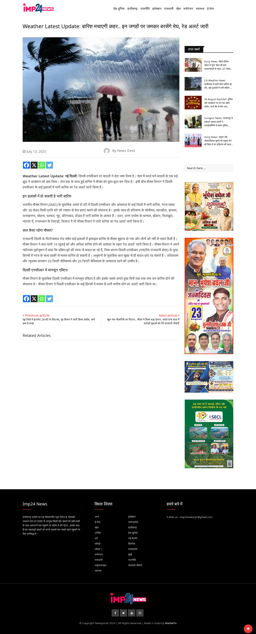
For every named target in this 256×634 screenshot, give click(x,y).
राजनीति (145, 8)
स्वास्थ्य (200, 8)
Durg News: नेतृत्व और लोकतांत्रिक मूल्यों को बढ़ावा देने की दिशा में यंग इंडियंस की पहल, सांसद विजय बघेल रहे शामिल (218, 140)
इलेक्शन (156, 8)
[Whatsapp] (41, 165)
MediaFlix (171, 623)
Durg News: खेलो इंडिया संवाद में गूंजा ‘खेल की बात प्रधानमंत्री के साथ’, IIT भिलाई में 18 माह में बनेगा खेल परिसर (218, 65)
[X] (34, 165)
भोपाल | (98, 549)
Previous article (37, 315)
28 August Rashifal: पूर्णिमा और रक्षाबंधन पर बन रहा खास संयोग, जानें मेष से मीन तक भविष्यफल (218, 103)
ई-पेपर (210, 8)
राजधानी (168, 8)
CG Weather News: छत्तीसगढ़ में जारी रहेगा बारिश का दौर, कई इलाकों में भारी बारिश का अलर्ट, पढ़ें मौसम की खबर (218, 84)
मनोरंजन (188, 8)
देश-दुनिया (119, 8)
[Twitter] (49, 165)
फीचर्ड (97, 543)
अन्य (97, 516)
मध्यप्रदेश (132, 549)
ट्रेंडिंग (98, 533)
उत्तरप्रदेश (133, 522)
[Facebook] (26, 165)
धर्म (96, 538)
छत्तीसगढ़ (132, 8)
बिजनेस (131, 543)
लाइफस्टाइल (100, 565)
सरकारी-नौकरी (135, 565)
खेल (178, 8)
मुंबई (130, 554)
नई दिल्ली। (133, 538)
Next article (168, 315)
